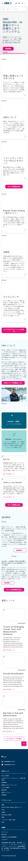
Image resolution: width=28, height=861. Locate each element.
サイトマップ (12, 846)
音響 (3, 804)
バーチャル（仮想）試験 (8, 819)
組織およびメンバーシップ (9, 785)
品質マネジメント (7, 792)
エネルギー (5, 839)
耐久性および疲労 (7, 814)
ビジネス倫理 (5, 787)
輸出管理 (4, 790)
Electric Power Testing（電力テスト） (12, 807)
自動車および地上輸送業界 (9, 837)
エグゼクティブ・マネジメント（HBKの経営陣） (13, 779)
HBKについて (5, 771)
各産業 (3, 827)
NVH (3, 809)
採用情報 (4, 782)
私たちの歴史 (5, 775)
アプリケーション (7, 800)
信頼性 (3, 812)
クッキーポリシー (14, 844)
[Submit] (3, 9)
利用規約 (4, 795)
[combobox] (14, 9)
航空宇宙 (4, 834)
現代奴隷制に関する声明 (8, 842)
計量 (3, 822)
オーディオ (5, 832)
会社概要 (6, 848)
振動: (3, 817)
